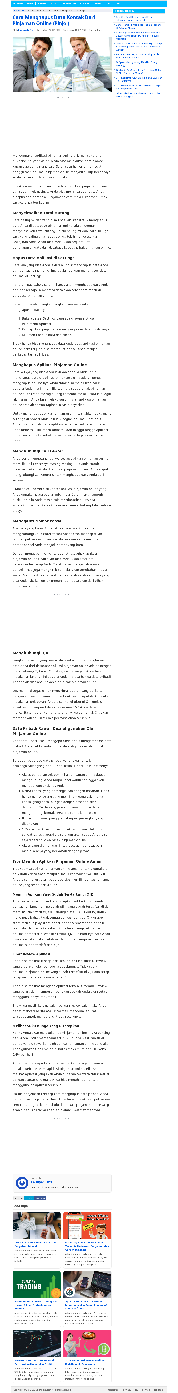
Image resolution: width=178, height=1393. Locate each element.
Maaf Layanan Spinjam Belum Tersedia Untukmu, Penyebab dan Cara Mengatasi (87, 1246)
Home (17, 10)
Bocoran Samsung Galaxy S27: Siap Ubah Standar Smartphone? (137, 56)
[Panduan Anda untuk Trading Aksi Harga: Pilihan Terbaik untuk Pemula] (37, 1284)
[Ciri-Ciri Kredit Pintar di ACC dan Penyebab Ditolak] (37, 1225)
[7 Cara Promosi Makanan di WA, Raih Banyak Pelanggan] (87, 1343)
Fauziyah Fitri (26, 30)
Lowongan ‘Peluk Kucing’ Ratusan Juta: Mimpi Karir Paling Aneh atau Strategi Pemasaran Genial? (139, 46)
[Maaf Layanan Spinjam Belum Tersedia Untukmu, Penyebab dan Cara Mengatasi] (87, 1225)
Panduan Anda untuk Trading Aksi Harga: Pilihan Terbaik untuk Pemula (36, 1305)
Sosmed (42, 3)
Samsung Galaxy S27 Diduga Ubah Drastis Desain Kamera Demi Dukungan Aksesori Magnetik (138, 35)
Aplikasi (18, 3)
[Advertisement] (62, 124)
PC (109, 3)
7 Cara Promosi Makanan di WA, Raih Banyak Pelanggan (85, 1362)
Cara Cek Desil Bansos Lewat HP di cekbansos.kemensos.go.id (134, 18)
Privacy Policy (130, 1389)
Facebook (40, 1198)
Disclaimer (113, 1389)
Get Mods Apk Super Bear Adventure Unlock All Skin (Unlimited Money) (139, 71)
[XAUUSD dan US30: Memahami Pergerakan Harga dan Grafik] (37, 1343)
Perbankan (69, 3)
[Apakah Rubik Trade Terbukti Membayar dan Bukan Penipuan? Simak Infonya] (87, 1284)
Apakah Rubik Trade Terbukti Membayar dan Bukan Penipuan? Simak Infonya (86, 1305)
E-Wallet (85, 3)
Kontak (146, 1389)
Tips (117, 3)
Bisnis (55, 3)
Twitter (29, 1198)
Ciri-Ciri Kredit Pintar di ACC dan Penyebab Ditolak (35, 1244)
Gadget (99, 3)
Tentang (158, 1389)
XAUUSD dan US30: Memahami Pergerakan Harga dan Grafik (34, 1362)
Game (30, 3)
